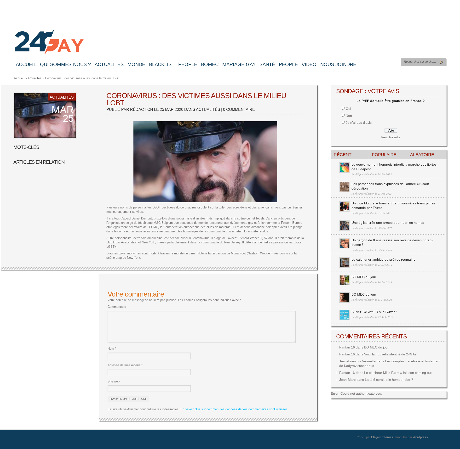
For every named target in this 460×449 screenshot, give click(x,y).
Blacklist (161, 64)
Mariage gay (239, 64)
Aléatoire (422, 154)
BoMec (209, 64)
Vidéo (309, 64)
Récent (342, 154)
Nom (112, 348)
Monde (136, 64)
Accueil (26, 64)
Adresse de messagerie (125, 365)
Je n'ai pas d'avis (359, 122)
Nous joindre (338, 64)
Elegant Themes (382, 437)
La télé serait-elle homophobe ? (389, 380)
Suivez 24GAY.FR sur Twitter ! (374, 312)
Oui (348, 109)
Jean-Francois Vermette (357, 361)
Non (349, 116)
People (187, 64)
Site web (114, 381)
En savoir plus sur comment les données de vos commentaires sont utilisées (234, 409)
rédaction (141, 109)
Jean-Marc (347, 380)
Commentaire (117, 307)
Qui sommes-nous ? (65, 64)
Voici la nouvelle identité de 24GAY (390, 354)
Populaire (384, 154)
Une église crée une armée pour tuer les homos (387, 222)
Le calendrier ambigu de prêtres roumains (383, 259)
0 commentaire (239, 109)
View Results (390, 137)
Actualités (109, 64)
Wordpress (420, 437)
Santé (267, 64)
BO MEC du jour (363, 277)
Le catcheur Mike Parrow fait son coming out (398, 373)
